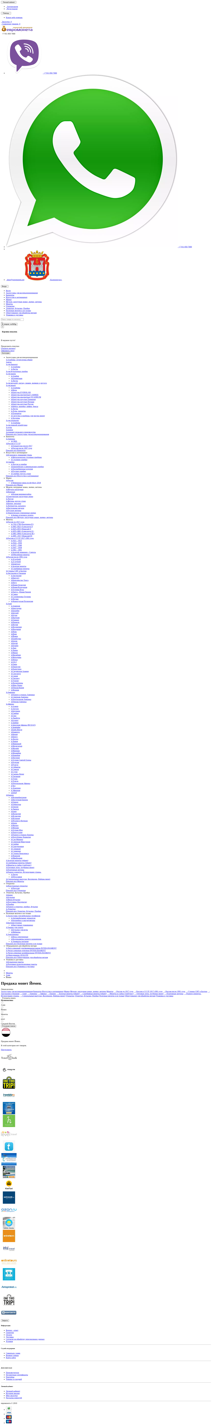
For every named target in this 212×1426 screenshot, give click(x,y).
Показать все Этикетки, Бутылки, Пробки (23, 911)
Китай (14, 643)
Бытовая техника (14, 923)
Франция (15, 856)
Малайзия (16, 655)
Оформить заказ (7, 351)
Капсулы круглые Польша (22, 402)
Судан (14, 772)
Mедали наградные (14, 489)
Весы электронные (19, 937)
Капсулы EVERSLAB (21, 392)
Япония (15, 690)
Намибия (15, 755)
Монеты (9, 304)
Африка (10, 704)
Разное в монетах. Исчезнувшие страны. (23, 872)
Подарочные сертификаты (17, 1375)
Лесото (14, 739)
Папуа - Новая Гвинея (21, 592)
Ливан (14, 650)
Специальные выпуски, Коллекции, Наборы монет (28, 879)
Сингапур (16, 674)
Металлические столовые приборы (26, 457)
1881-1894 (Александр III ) (22, 534)
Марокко (15, 751)
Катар (14, 641)
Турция (15, 681)
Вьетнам (15, 618)
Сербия (15, 844)
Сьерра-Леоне (17, 774)
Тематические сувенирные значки (21, 513)
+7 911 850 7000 (50, 73)
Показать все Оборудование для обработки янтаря (27, 957)
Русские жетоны (13, 510)
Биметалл (15, 564)
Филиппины (17, 683)
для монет (11, 385)
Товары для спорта (14, 927)
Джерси (15, 809)
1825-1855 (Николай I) (21, 529)
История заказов (13, 1393)
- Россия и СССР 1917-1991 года (148, 991)
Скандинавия (17, 846)
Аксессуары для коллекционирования (22, 293)
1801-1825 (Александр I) (22, 527)
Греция (14, 807)
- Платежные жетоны (173, 994)
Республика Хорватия (21, 837)
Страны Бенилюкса (20, 853)
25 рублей (16, 562)
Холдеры (15, 418)
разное (9, 430)
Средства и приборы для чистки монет (28, 416)
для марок (11, 374)
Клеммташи (16, 378)
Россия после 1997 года (21, 448)
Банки (9, 895)
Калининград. (55, 280)
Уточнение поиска (8, 1026)
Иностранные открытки (17, 886)
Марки (9, 299)
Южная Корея (17, 688)
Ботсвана (15, 711)
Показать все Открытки (16, 890)
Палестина (16, 669)
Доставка (10, 1337)
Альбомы (15, 367)
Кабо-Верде (16, 730)
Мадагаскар (16, 746)
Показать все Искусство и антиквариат (22, 476)
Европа (10, 795)
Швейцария (16, 858)
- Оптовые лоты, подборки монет (149, 994)
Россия (9, 480)
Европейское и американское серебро (27, 467)
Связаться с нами (13, 1353)
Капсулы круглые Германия (23, 399)
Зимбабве (15, 727)
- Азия (23, 994)
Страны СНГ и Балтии (16, 571)
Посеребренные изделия (22, 469)
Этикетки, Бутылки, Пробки (18, 308)
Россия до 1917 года (15, 522)
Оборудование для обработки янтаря (21, 313)
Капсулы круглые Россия (22, 404)
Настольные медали (15, 508)
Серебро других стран (21, 474)
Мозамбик (16, 753)
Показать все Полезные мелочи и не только (24, 944)
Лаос (13, 648)
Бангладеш (16, 608)
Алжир (14, 706)
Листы (14, 369)
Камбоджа (16, 639)
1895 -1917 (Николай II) (21, 536)
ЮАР (14, 793)
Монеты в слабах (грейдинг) (18, 865)
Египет (14, 720)
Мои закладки (12, 1396)
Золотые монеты (18, 566)
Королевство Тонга (19, 580)
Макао (14, 653)
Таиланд (15, 678)
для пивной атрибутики (16, 425)
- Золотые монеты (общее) (68, 994)
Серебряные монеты (20, 569)
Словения (16, 851)
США (14, 441)
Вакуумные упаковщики (22, 925)
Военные (10, 492)
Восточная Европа (19, 800)
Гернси (14, 802)
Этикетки (11, 909)
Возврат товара (12, 1355)
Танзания (15, 776)
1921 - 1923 (16, 541)
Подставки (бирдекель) (16, 902)
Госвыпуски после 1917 (21, 446)
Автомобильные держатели (23, 918)
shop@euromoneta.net (15, 280)
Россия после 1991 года (16, 557)
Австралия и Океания (16, 573)
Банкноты (10, 295)
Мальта (14, 825)
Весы (14, 390)
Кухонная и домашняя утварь (19, 455)
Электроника (12, 934)
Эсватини (16, 788)
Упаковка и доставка (14, 315)
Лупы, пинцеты (18, 411)
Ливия (14, 741)
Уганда (14, 781)
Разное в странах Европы (22, 835)
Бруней (15, 613)
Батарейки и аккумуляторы (23, 920)
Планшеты (16, 413)
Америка (10, 439)
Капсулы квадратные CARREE (25, 395)
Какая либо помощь (14, 17)
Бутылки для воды (19, 930)
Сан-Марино (17, 839)
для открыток (12, 420)
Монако (15, 828)
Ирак (14, 632)
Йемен (14, 636)
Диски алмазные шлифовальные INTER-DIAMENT (28, 953)
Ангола (15, 709)
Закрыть (5, 1320)
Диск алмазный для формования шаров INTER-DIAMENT (31, 948)
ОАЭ (14, 662)
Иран (14, 634)
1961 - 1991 (16, 550)
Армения (15, 606)
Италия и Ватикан (19, 821)
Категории (5, 353)
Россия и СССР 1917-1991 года (20, 538)
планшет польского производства (21, 432)
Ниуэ (14, 583)
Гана (13, 716)
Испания (15, 818)
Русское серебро (18, 471)
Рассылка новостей (14, 1398)
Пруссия (15, 888)
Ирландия (16, 814)
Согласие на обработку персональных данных (25, 1339)
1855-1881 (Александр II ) (22, 531)
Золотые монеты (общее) (17, 860)
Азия (9, 604)
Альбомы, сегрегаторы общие (19, 360)
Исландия (16, 816)
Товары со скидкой (14, 1379)
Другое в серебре (19, 464)
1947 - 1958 (16, 548)
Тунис (14, 779)
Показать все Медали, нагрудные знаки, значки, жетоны (29, 517)
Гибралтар (16, 804)
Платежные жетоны (15, 870)
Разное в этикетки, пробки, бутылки (22, 907)
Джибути (15, 718)
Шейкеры (15, 932)
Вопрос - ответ (12, 1330)
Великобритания (18, 797)
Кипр (14, 823)
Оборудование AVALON (17, 955)
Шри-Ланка (16, 685)
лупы (9, 427)
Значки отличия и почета (22, 515)
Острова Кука (17, 590)
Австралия (16, 576)
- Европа (51, 994)
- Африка (42, 994)
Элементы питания (19, 941)
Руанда (14, 765)
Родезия (15, 762)
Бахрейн (15, 611)
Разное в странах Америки (23, 695)
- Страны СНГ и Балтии (196, 991)
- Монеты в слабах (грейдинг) (120, 994)
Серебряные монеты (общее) (18, 863)
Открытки (10, 306)
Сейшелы (15, 767)
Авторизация (12, 7)
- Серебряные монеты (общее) (93, 994)
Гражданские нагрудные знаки (19, 496)
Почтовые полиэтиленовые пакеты (21, 964)
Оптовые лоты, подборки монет (20, 867)
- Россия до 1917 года (123, 991)
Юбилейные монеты (20, 555)
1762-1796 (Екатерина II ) (22, 524)
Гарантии (10, 1333)
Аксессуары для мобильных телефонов (23, 916)
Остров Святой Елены (21, 760)
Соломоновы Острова (21, 597)
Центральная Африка (20, 783)
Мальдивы (16, 657)
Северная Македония (20, 842)
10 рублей (16, 559)
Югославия (16, 877)
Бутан (14, 615)
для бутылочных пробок (17, 371)
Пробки (10, 904)
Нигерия (15, 758)
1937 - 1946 (16, 545)
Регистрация (11, 9)
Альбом (15, 376)
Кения (14, 734)
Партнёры (10, 1377)
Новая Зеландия (18, 585)
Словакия (15, 849)
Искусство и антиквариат (16, 297)
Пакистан (15, 667)
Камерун (15, 732)
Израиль (15, 622)
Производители (12, 1373)
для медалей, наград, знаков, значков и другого (26, 383)
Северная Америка (19, 697)
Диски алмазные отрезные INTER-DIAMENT (26, 950)
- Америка (32, 994)
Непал (14, 660)
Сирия (14, 676)
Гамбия (15, 713)
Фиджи (15, 599)
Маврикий (16, 744)
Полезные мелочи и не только (18, 311)
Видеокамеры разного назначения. (26, 939)
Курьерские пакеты (15, 962)
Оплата (9, 1335)
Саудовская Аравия (20, 671)
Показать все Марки (14, 485)
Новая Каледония (19, 587)
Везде (8, 291)
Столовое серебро (19, 460)
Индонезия (16, 627)
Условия (9, 1341)
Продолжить (6, 1050)
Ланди (14, 874)
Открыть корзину (8, 348)
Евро (14, 811)
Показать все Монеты (15, 881)
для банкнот (12, 364)
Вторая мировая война (21, 494)
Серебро (10, 462)
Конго (14, 737)
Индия (14, 625)
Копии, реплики (13, 503)
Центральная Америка (21, 699)
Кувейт (14, 646)
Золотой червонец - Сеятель (23, 552)
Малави (15, 748)
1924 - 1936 (16, 543)
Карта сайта (11, 1358)
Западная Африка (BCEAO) (23, 725)
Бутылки (10, 897)
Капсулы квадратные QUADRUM (26, 397)
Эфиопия (15, 790)
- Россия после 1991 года (174, 991)
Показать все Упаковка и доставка (20, 966)
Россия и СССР (13, 443)
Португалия (16, 832)
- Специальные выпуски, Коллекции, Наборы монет (42, 996)
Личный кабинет (13, 1391)
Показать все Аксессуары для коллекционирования (27, 434)
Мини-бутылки (13, 900)
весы (9, 362)
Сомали (15, 769)
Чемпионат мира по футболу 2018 (26, 483)
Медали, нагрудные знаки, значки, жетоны (24, 302)
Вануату (15, 578)
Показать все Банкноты (16, 450)
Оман (14, 664)
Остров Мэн (17, 830)
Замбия (14, 723)
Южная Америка (18, 702)
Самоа (14, 594)
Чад (13, 786)
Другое (9, 499)
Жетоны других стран (16, 501)
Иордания (16, 629)
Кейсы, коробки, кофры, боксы (24, 406)
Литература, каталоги (16, 506)
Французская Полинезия (22, 601)
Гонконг (15, 620)
